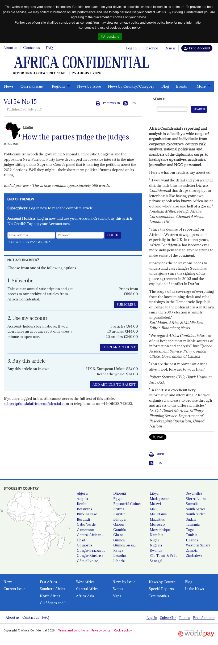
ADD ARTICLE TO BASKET (114, 385)
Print (160, 454)
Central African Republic (93, 535)
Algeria (82, 493)
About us (10, 47)
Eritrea (118, 509)
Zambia (192, 550)
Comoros (84, 545)
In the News (194, 589)
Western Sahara (198, 545)
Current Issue (31, 86)
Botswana (84, 509)
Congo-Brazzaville (91, 550)
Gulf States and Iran (55, 603)
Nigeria (156, 545)
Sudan (191, 519)
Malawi (155, 504)
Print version (111, 102)
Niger (154, 540)
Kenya (118, 550)
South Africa (196, 509)
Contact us (31, 47)
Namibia (156, 535)
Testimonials (159, 596)
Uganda (192, 540)
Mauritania (158, 514)
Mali (153, 509)
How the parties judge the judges (75, 137)
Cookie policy (123, 630)
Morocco (157, 524)
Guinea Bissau (124, 545)
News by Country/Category (131, 86)
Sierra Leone (196, 499)
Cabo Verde (86, 524)
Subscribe (150, 48)
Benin (81, 504)
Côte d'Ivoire (87, 561)
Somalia (192, 504)
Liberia (119, 561)
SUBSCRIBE (126, 305)
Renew (170, 48)
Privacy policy (101, 630)
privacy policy (129, 22)
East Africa (48, 582)
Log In (131, 48)
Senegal (156, 561)
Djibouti (119, 493)
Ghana (118, 535)
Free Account (199, 48)
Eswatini (120, 514)
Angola (82, 499)
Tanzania (193, 524)
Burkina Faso (87, 514)
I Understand (110, 37)
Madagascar (159, 499)
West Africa (85, 582)
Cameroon (85, 530)
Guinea (119, 540)
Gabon (118, 524)
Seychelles (194, 493)
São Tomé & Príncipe (166, 555)
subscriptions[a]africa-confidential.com (36, 403)
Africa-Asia (85, 596)
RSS (133, 102)
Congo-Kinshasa (90, 555)
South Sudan (196, 514)
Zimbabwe (194, 555)
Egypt (118, 499)
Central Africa (87, 589)
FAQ (49, 47)
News (9, 86)
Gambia (119, 530)
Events (181, 86)
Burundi (83, 519)
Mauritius (157, 519)
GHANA (28, 127)
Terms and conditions (73, 630)
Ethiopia (119, 519)
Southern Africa (52, 589)
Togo (190, 530)
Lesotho (119, 555)
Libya (154, 493)
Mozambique (160, 530)
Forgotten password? (28, 242)
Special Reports (161, 589)
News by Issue (89, 86)
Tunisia (191, 535)
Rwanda (156, 550)
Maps (116, 596)
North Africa (50, 596)
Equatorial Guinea (127, 504)
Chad (81, 540)
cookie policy (155, 22)
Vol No (20, 101)
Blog (165, 86)
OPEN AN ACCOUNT (119, 347)
